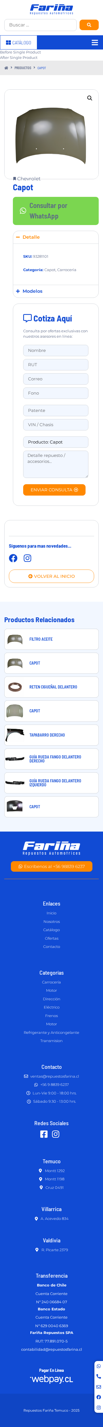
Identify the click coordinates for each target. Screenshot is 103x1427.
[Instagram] (98, 1407)
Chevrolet (29, 179)
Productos (23, 68)
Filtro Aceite (41, 639)
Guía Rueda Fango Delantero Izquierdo (55, 782)
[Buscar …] (40, 25)
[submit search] (89, 25)
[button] (90, 98)
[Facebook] (98, 1397)
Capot (50, 269)
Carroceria (66, 269)
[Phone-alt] (98, 1376)
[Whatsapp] (98, 1366)
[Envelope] (98, 1387)
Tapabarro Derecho (47, 735)
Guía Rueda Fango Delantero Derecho (55, 758)
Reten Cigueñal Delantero (53, 686)
